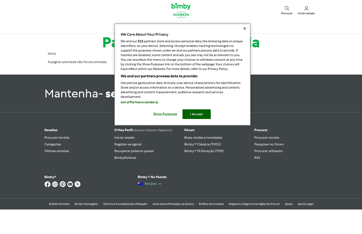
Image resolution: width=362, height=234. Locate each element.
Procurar (261, 130)
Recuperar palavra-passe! (134, 151)
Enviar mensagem (86, 204)
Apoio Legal (305, 204)
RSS (257, 158)
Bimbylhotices (125, 158)
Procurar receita (56, 138)
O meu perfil (143, 130)
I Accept (196, 114)
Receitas (50, 130)
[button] (287, 10)
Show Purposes (165, 114)
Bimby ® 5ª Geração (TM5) (204, 151)
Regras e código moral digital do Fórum (254, 204)
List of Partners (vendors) (139, 102)
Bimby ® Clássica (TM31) (202, 144)
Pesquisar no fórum (269, 144)
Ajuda (289, 204)
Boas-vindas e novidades (203, 138)
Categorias (52, 144)
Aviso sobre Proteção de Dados (173, 204)
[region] (182, 74)
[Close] (244, 28)
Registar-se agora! (127, 144)
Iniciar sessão (124, 138)
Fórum (189, 130)
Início (52, 54)
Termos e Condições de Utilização (125, 204)
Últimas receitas (56, 151)
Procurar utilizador (268, 151)
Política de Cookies (211, 204)
